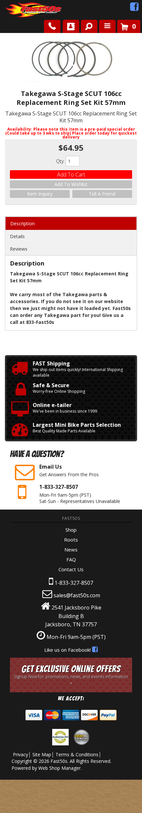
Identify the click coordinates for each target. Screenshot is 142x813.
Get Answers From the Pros (69, 470)
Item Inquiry (40, 194)
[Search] (86, 25)
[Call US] (52, 26)
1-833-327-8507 (73, 582)
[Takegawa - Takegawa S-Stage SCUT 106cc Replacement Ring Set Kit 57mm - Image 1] (71, 61)
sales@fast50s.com (76, 595)
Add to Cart (71, 174)
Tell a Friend (102, 194)
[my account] (71, 26)
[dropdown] (107, 26)
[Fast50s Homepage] (21, 10)
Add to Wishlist (71, 184)
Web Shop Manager (59, 768)
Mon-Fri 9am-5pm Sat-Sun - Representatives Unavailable (79, 493)
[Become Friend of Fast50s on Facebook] (134, 8)
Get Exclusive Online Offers (71, 674)
